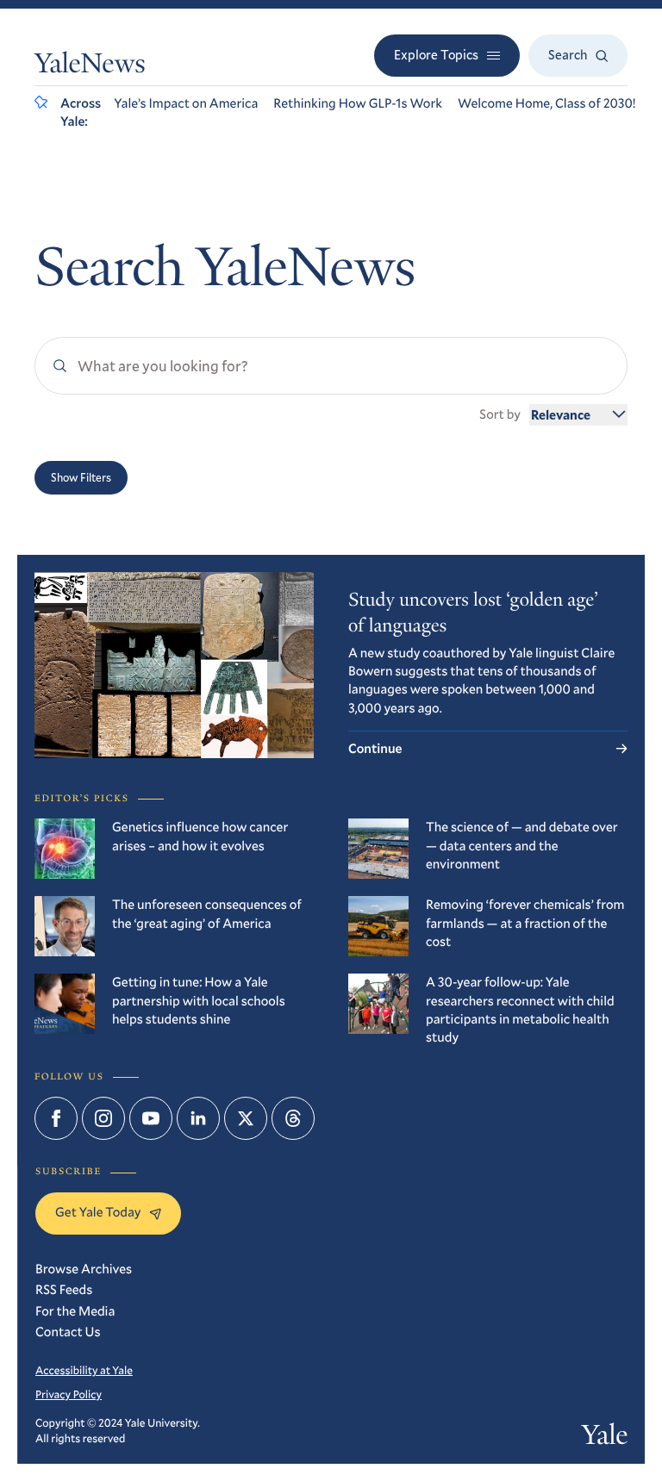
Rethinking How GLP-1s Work (357, 103)
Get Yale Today (98, 1212)
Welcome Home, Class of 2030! (547, 103)
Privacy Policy (68, 1394)
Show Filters (81, 477)
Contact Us (68, 1332)
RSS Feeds (63, 1289)
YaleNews (90, 66)
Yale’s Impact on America (186, 103)
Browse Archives (83, 1269)
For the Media (75, 1311)
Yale (605, 1438)
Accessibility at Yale (84, 1370)
